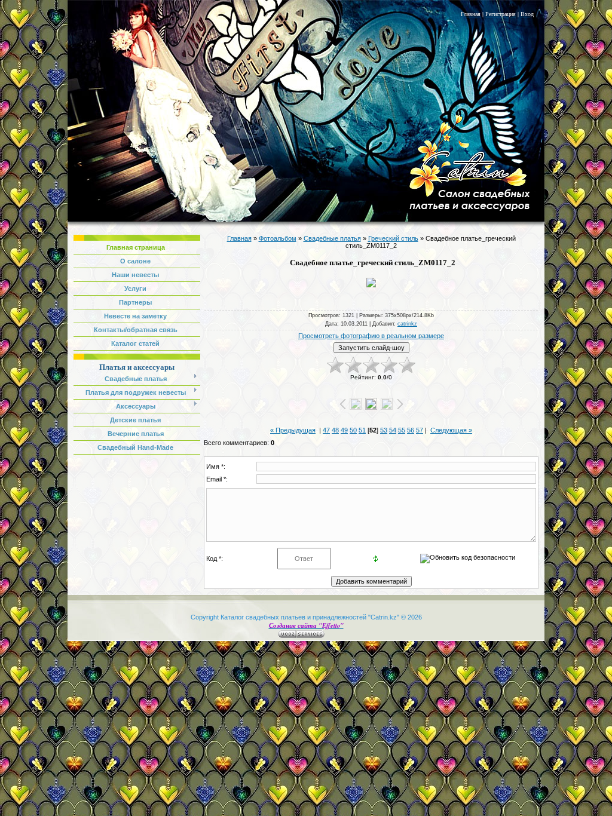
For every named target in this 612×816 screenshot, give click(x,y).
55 (401, 430)
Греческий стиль (393, 238)
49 (344, 430)
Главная (239, 238)
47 (326, 430)
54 (392, 430)
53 (383, 430)
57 (419, 430)
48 (335, 430)
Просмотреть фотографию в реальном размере (371, 335)
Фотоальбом (277, 238)
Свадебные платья (332, 238)
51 (362, 430)
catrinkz (407, 324)
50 (353, 430)
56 (410, 430)
